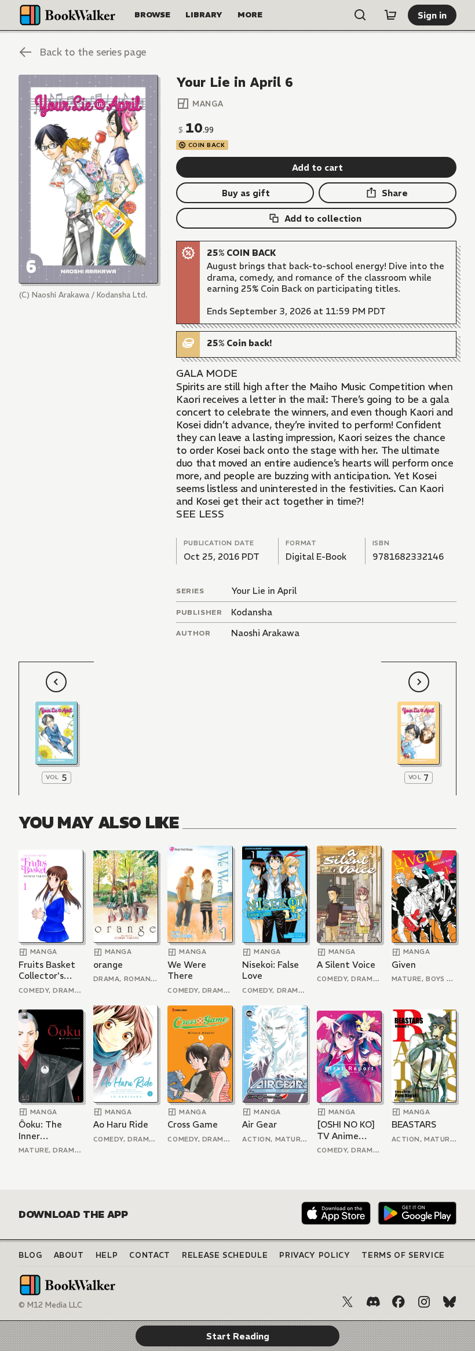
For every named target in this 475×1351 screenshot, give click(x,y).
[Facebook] (398, 1302)
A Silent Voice (346, 964)
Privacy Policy (314, 1255)
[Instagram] (424, 1302)
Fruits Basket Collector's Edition (47, 970)
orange (108, 964)
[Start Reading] (88, 179)
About (69, 1255)
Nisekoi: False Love (270, 970)
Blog (30, 1255)
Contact (149, 1255)
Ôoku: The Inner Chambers (40, 1130)
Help (107, 1255)
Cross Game (192, 1124)
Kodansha (251, 612)
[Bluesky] (449, 1302)
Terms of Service (402, 1255)
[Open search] (360, 15)
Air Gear (259, 1124)
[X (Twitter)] (348, 1302)
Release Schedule (225, 1255)
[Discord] (373, 1302)
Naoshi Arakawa (265, 632)
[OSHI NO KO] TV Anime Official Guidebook (346, 1130)
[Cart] (390, 15)
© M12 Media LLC (50, 1305)
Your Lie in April (264, 590)
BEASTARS (414, 1124)
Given (404, 964)
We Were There (186, 970)
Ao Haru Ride (120, 1124)
